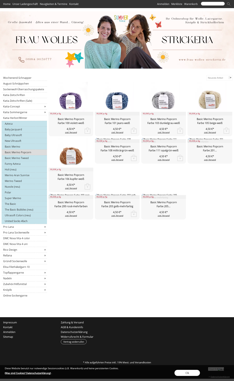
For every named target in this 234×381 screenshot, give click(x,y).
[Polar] (24, 192)
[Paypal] (142, 349)
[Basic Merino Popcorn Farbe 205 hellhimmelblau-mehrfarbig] (163, 209)
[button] (229, 4)
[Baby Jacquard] (24, 129)
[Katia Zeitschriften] (24, 95)
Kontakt (74, 4)
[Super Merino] (24, 198)
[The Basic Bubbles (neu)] (24, 209)
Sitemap (8, 337)
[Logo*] (117, 12)
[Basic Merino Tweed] (24, 158)
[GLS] (117, 349)
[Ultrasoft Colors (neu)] (24, 215)
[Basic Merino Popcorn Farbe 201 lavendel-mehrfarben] (210, 153)
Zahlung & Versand (72, 322)
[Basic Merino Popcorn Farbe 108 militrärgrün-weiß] (117, 153)
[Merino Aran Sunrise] (24, 175)
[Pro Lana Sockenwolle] (24, 232)
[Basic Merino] (24, 146)
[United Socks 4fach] (24, 221)
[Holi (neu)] (24, 169)
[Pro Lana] (24, 227)
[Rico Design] (24, 250)
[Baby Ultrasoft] (24, 135)
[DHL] (92, 349)
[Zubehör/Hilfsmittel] (24, 284)
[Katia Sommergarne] (24, 112)
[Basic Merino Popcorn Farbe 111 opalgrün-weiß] (163, 153)
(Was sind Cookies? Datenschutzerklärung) (28, 373)
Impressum (10, 322)
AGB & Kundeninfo (72, 327)
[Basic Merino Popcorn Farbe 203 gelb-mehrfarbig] (117, 209)
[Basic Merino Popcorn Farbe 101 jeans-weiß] (117, 99)
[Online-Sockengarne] (24, 295)
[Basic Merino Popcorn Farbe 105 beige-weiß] (210, 99)
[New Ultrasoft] (24, 141)
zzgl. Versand (71, 132)
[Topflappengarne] (24, 272)
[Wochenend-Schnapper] (24, 78)
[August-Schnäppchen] (24, 83)
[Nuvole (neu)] (24, 187)
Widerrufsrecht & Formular (77, 337)
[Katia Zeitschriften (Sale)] (24, 101)
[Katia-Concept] (24, 106)
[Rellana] (24, 255)
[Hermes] (104, 349)
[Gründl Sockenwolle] (24, 261)
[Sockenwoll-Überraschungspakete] (24, 89)
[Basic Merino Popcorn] (24, 152)
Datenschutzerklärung (74, 332)
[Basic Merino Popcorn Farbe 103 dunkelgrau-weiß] (163, 99)
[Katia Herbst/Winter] (24, 118)
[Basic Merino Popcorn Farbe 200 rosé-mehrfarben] (71, 209)
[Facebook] (13, 309)
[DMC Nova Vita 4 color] (24, 238)
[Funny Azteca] (24, 164)
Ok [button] (187, 373)
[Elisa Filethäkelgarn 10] (24, 267)
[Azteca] (24, 124)
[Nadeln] (24, 278)
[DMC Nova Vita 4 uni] (24, 244)
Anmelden (163, 4)
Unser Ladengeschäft (25, 4)
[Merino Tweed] (24, 181)
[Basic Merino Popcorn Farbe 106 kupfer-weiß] (71, 154)
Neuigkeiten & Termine (53, 4)
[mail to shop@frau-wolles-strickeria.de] (4, 309)
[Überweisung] (129, 349)
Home (7, 4)
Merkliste (176, 4)
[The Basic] (24, 204)
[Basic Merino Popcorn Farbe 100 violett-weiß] (71, 99)
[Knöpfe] (24, 290)
